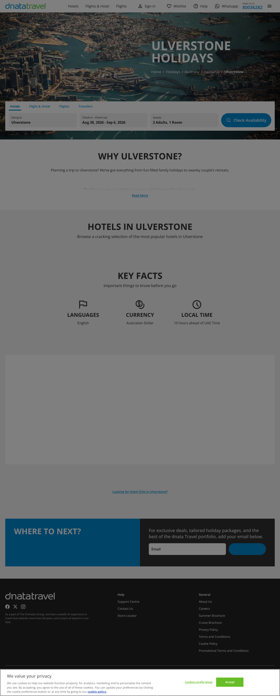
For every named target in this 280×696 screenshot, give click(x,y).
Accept (229, 682)
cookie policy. (97, 691)
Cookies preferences (198, 682)
